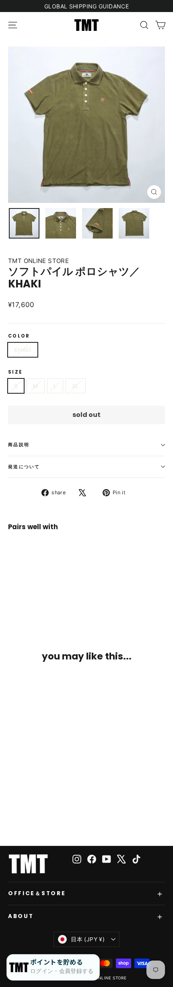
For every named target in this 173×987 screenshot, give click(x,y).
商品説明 (18, 444)
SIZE (15, 372)
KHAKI (22, 349)
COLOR (19, 336)
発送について (24, 466)
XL (75, 385)
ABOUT (20, 916)
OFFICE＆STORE (37, 893)
